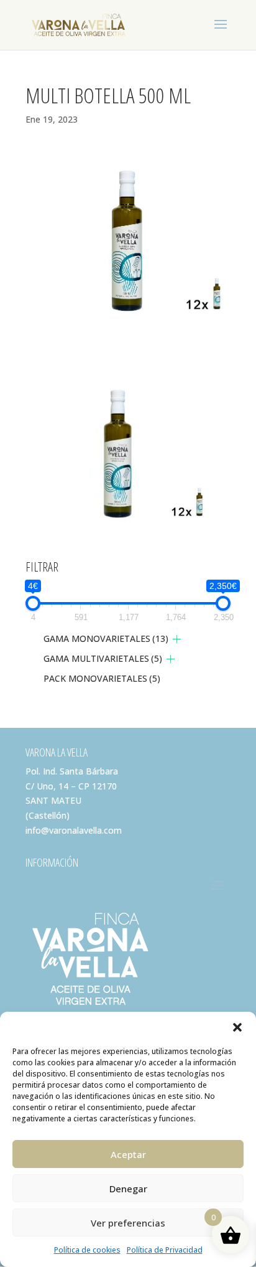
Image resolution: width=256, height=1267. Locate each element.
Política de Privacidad (165, 1250)
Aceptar (128, 1154)
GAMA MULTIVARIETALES (102, 658)
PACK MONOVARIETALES (101, 678)
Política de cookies (87, 1250)
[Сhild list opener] (177, 639)
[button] (237, 1027)
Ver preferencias (128, 1223)
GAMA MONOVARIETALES (105, 638)
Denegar (128, 1188)
